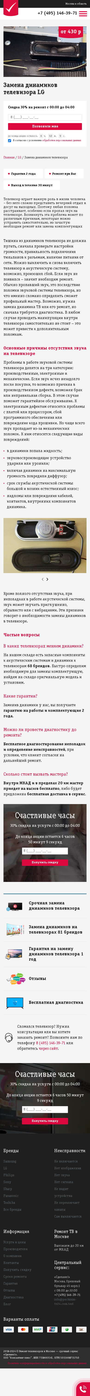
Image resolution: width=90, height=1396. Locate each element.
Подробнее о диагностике (47, 1001)
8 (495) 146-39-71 (50, 1043)
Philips (8, 1175)
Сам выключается (67, 1216)
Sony (7, 1182)
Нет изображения (67, 1168)
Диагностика (13, 1297)
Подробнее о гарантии (45, 948)
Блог (7, 1304)
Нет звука (62, 1175)
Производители (15, 1249)
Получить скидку (17, 1270)
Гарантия (10, 1283)
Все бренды (12, 1209)
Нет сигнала (63, 1182)
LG (5, 1168)
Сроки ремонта (15, 1276)
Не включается (66, 1161)
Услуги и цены (14, 1242)
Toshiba (9, 1203)
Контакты (11, 1263)
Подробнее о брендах (44, 926)
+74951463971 (83, 1384)
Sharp (7, 1189)
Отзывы (9, 1290)
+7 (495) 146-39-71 (57, 13)
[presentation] (43, 579)
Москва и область (76, 4)
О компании (12, 1256)
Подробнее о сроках (43, 902)
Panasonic (11, 1196)
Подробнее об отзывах (45, 978)
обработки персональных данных (61, 140)
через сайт (48, 1049)
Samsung (9, 1161)
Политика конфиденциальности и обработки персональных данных (47, 1363)
